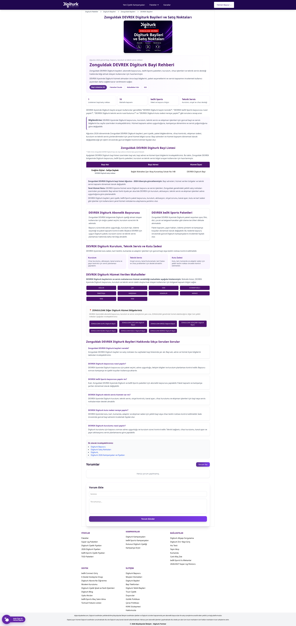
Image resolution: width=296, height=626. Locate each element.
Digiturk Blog (87, 591)
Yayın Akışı (174, 549)
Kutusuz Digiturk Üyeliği (136, 544)
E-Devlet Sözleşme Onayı (92, 577)
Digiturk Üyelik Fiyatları (91, 545)
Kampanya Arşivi (133, 548)
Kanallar (167, 5)
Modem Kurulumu (89, 584)
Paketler (154, 5)
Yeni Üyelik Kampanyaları (134, 5)
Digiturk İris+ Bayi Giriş (180, 542)
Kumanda (174, 553)
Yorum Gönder (148, 519)
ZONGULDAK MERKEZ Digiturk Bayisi (163, 331)
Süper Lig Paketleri (89, 542)
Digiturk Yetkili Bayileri (135, 588)
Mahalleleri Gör (133, 87)
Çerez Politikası (132, 603)
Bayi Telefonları (132, 584)
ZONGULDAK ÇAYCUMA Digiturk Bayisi (133, 324)
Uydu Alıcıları (87, 595)
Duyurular (130, 595)
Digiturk (94, 452)
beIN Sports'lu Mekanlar (180, 560)
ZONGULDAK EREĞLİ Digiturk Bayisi (163, 324)
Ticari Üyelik (131, 591)
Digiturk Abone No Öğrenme (94, 580)
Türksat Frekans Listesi (91, 603)
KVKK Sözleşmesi (133, 606)
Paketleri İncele (116, 87)
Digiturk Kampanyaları (135, 536)
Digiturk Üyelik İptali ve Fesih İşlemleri (98, 588)
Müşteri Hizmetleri (134, 577)
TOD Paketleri (87, 556)
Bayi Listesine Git (98, 87)
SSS (145, 87)
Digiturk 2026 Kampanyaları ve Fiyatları (108, 455)
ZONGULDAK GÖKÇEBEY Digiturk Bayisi (192, 324)
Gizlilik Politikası (133, 599)
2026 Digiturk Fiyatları (90, 549)
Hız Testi (173, 545)
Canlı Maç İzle (176, 556)
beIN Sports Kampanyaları (137, 540)
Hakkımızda (131, 610)
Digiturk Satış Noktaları (101, 449)
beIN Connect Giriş (89, 573)
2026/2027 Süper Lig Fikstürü (183, 564)
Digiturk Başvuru (98, 446)
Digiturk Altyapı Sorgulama (182, 538)
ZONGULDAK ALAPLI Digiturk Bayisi (103, 324)
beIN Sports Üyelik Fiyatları (93, 553)
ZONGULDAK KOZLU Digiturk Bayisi (133, 331)
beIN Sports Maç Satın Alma (93, 599)
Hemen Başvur (224, 4)
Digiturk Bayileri (133, 580)
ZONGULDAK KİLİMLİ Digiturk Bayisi (103, 331)
